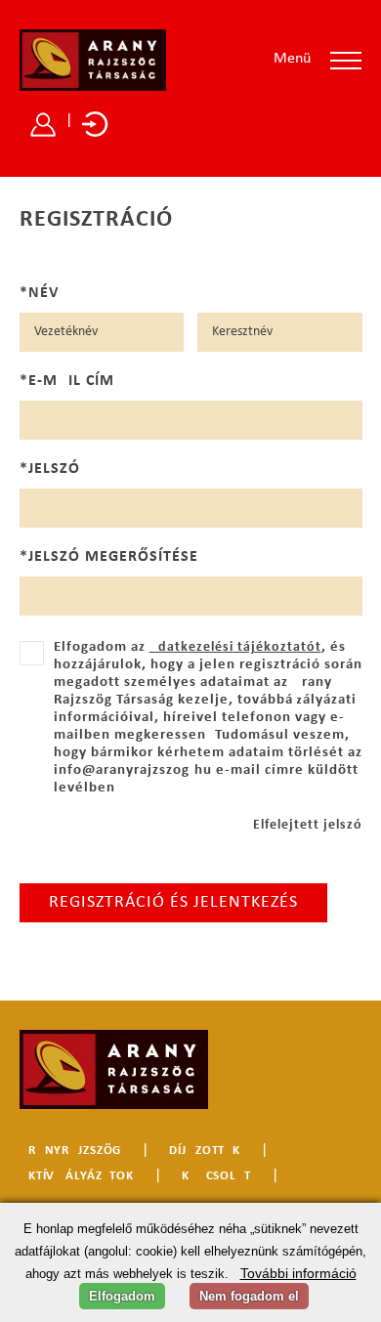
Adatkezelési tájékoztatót (235, 647)
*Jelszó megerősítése (109, 557)
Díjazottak (204, 1150)
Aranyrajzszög (70, 1150)
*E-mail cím (67, 381)
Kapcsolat (216, 1176)
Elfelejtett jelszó (307, 825)
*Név (39, 293)
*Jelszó (50, 469)
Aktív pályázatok (77, 1176)
